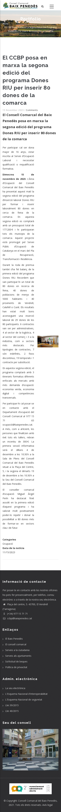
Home (5, 23)
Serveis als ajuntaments (18, 655)
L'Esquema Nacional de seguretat (23, 699)
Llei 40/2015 (12, 711)
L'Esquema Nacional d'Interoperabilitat (26, 693)
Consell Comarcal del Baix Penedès (37, 800)
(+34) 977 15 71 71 (17, 613)
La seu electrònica (15, 688)
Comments (32, 110)
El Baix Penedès (14, 638)
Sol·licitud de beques (16, 661)
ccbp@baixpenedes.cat (19, 618)
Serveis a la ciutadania (17, 650)
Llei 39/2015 (12, 705)
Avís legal (47, 804)
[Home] (20, 5)
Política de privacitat (16, 667)
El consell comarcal (15, 644)
